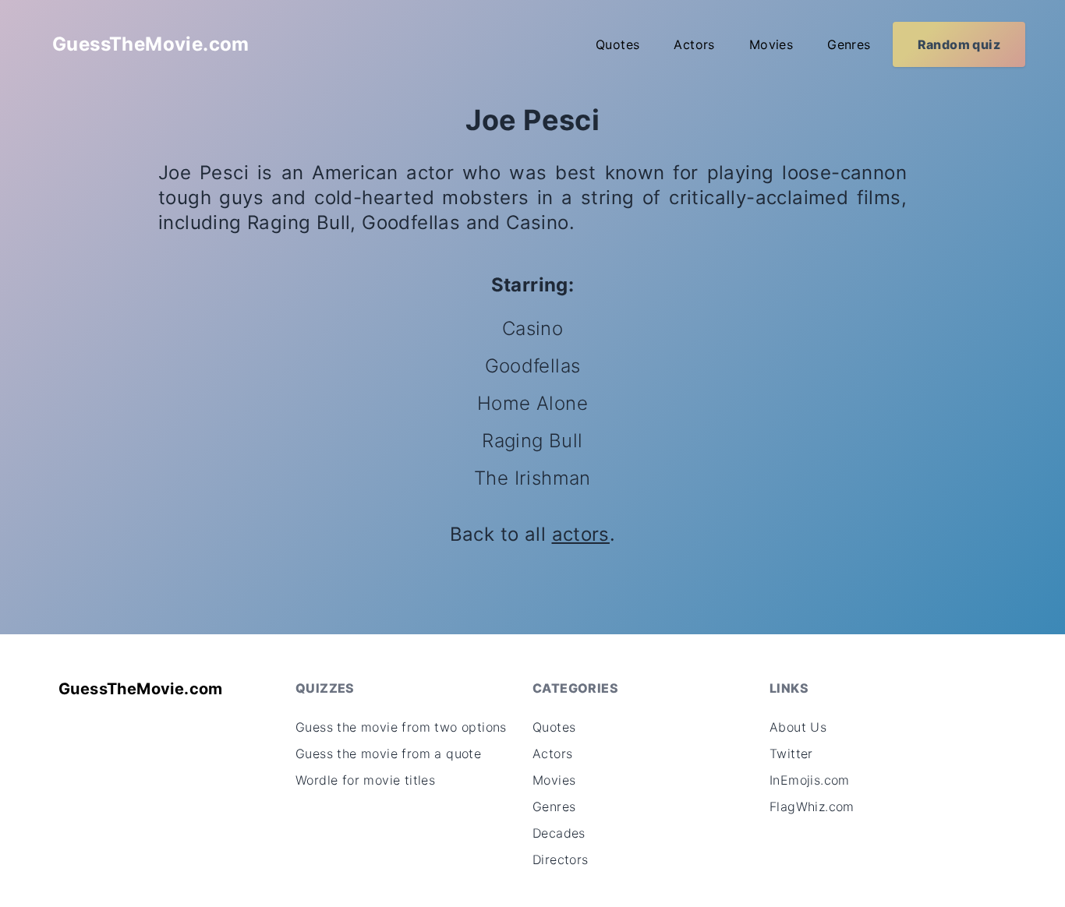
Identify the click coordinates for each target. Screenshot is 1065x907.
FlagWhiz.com (812, 806)
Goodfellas (533, 366)
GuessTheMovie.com (150, 44)
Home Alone (532, 403)
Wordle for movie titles (365, 780)
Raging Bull (532, 440)
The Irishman (532, 478)
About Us (798, 727)
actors (581, 534)
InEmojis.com (810, 780)
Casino (532, 328)
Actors (694, 44)
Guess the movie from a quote (388, 753)
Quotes (617, 44)
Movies (771, 44)
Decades (559, 833)
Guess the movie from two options (401, 727)
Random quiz (959, 44)
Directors (560, 859)
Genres (848, 44)
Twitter (791, 753)
